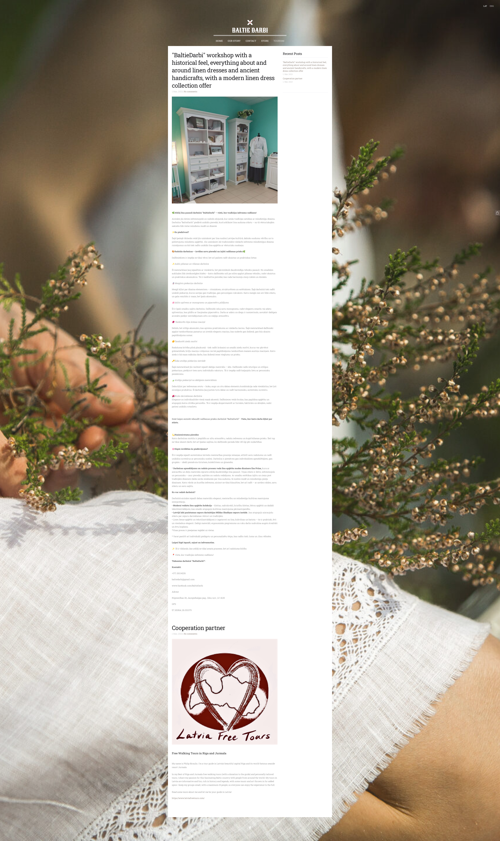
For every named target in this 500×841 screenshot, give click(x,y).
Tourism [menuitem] (279, 40)
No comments (190, 91)
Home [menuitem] (219, 40)
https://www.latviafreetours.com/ (188, 798)
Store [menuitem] (265, 40)
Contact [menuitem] (251, 40)
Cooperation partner (292, 78)
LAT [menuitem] (485, 6)
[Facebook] (250, 827)
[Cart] (497, 213)
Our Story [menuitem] (234, 40)
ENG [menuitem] (492, 6)
